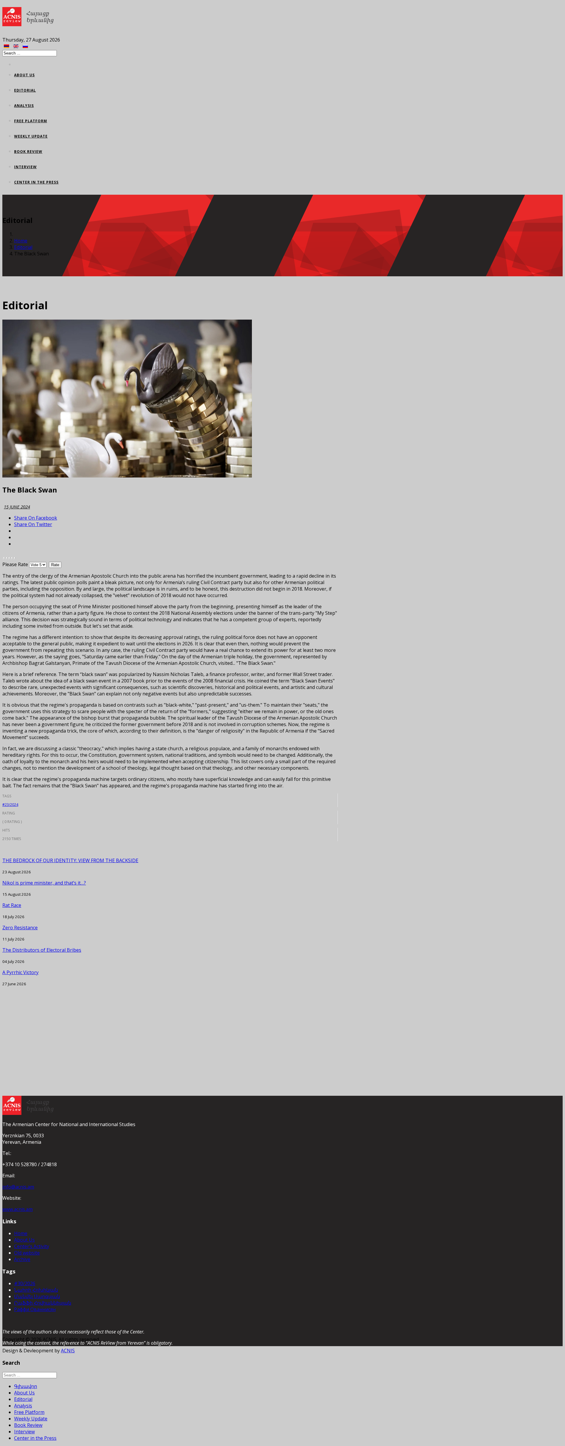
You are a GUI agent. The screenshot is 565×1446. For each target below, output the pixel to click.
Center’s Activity (31, 1246)
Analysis (24, 105)
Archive (22, 1259)
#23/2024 (10, 804)
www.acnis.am (17, 1209)
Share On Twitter (33, 524)
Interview (25, 166)
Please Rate (15, 564)
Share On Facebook (35, 518)
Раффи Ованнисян (35, 1309)
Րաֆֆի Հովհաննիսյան (42, 1303)
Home (20, 240)
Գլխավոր (25, 1386)
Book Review (28, 151)
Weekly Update (31, 136)
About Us (24, 74)
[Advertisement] (170, 1028)
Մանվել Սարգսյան (37, 1296)
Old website (27, 1253)
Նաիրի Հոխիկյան (36, 1290)
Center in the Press (36, 182)
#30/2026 (24, 1283)
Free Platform (30, 120)
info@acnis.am (18, 1187)
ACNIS (68, 1350)
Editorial (25, 90)
